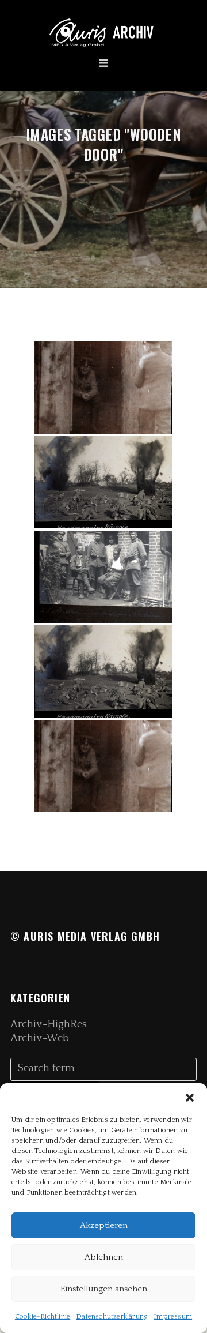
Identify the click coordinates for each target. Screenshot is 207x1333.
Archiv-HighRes (48, 1024)
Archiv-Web (39, 1038)
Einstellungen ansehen (103, 1289)
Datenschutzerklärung (112, 1316)
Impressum (173, 1316)
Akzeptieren (104, 1225)
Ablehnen (104, 1257)
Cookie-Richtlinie (42, 1316)
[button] (189, 1097)
